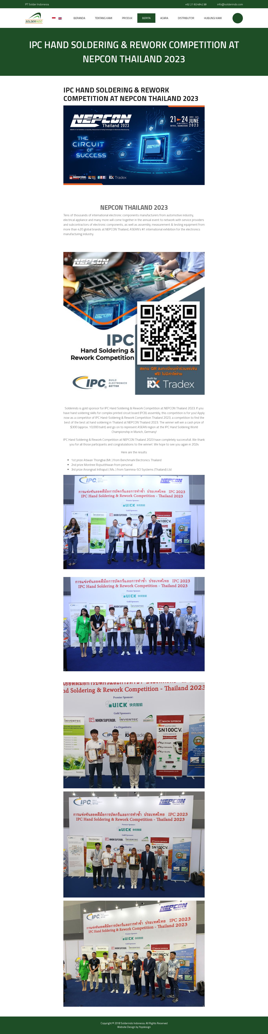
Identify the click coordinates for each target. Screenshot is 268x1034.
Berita (146, 18)
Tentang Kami (103, 18)
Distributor (186, 18)
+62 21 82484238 (196, 4)
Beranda (79, 18)
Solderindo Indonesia (133, 1023)
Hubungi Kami (213, 18)
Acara (164, 18)
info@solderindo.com (230, 4)
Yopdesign (145, 1027)
